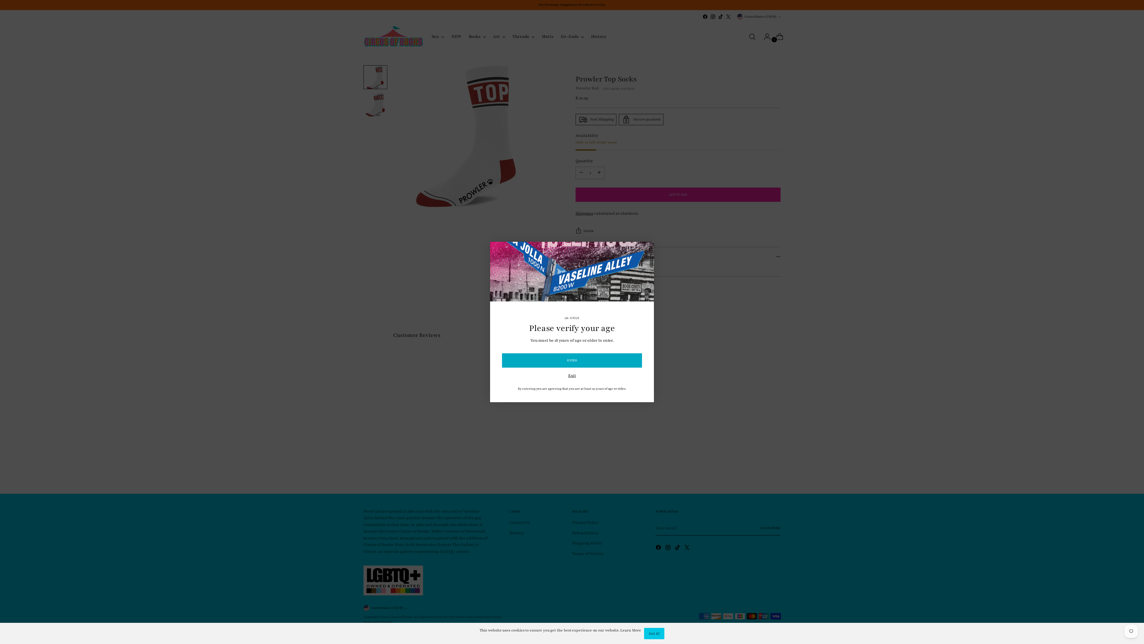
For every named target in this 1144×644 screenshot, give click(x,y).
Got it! (654, 633)
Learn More (630, 630)
